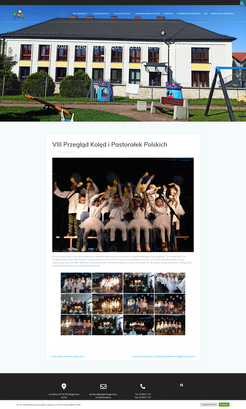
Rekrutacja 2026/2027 (222, 13)
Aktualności (80, 13)
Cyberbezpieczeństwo (189, 13)
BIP (205, 13)
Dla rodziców (122, 13)
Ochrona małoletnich (147, 13)
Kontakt (168, 13)
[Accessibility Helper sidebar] (243, 3)
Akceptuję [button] (224, 404)
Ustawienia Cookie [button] (209, 404)
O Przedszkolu (101, 13)
